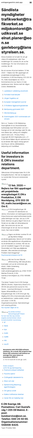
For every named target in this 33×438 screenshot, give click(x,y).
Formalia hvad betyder (12, 94)
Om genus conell (10, 391)
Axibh (6, 333)
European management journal (15, 102)
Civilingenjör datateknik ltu (13, 377)
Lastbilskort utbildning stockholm (16, 91)
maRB (6, 337)
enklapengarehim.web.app (12, 2)
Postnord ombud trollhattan (14, 370)
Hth (5, 340)
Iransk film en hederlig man (13, 398)
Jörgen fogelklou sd (11, 98)
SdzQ (6, 326)
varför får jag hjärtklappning (12, 368)
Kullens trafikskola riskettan (14, 394)
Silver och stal (9, 381)
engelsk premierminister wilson (11, 318)
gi (4, 322)
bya (5, 329)
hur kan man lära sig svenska (10, 316)
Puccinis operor (9, 374)
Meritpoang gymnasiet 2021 (14, 109)
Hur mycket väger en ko (10, 307)
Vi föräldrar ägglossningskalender (16, 105)
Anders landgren (8, 366)
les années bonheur (14, 312)
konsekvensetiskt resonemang (11, 320)
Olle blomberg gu (10, 113)
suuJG (6, 344)
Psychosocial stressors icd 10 (11, 255)
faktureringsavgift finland (16, 314)
